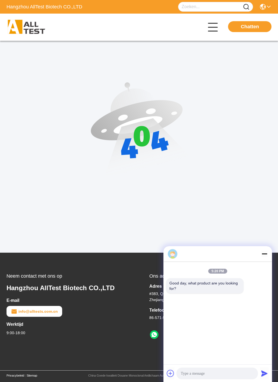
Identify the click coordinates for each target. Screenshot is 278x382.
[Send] (264, 373)
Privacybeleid (15, 375)
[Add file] (170, 373)
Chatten (250, 26)
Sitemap (32, 375)
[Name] (246, 7)
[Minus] (264, 254)
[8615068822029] (154, 334)
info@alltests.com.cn (38, 311)
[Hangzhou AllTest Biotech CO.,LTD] (36, 27)
